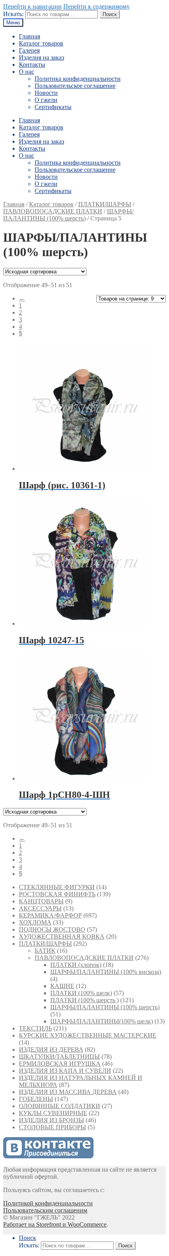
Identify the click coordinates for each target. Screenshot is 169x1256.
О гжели (46, 99)
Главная (29, 36)
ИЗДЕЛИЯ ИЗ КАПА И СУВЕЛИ (65, 1070)
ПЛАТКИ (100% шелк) (81, 993)
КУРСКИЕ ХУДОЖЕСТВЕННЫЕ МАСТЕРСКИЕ (87, 1035)
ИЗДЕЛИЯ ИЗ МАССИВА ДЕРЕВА (68, 1092)
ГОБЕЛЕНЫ (36, 1099)
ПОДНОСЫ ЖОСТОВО (52, 929)
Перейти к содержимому (96, 6)
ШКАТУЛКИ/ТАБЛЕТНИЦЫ (59, 1056)
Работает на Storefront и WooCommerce (55, 1224)
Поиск (110, 14)
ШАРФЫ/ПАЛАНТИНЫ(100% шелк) (101, 1021)
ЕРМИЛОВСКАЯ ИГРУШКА (60, 1063)
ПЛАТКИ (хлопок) (75, 964)
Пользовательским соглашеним (45, 1210)
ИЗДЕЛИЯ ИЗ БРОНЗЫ (51, 1120)
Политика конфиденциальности (78, 78)
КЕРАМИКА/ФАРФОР (50, 915)
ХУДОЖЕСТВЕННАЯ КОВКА (62, 936)
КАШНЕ (62, 986)
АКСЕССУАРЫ (40, 908)
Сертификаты (53, 107)
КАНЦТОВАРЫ (41, 901)
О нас (26, 71)
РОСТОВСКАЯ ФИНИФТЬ (57, 894)
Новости (46, 92)
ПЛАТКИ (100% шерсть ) (84, 1000)
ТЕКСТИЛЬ (35, 1028)
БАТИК (45, 950)
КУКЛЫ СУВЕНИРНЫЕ (53, 1113)
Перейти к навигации (32, 6)
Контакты (32, 64)
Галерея (29, 50)
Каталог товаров (41, 43)
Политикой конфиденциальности (48, 1203)
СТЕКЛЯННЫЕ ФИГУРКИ (57, 887)
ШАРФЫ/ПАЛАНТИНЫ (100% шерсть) (68, 215)
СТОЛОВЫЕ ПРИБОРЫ (52, 1127)
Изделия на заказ (41, 57)
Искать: (13, 14)
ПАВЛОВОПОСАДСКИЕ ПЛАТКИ (52, 211)
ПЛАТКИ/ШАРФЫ (104, 204)
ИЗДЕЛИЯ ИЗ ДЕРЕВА (51, 1049)
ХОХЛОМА (35, 922)
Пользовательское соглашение (75, 85)
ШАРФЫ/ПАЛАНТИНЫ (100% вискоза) (105, 971)
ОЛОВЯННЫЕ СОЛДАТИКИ (59, 1106)
